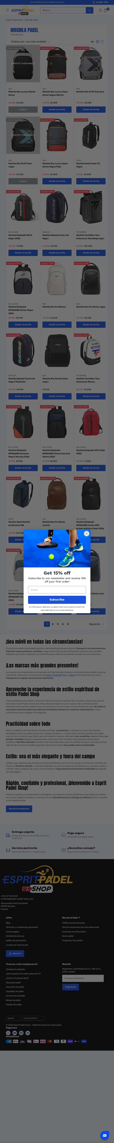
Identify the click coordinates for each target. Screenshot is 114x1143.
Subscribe (57, 600)
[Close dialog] (86, 533)
